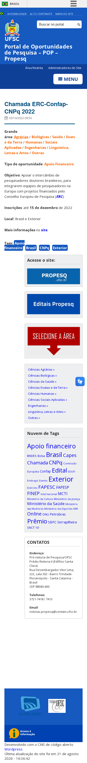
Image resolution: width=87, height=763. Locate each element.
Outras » (34, 418)
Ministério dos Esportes (58, 508)
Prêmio (37, 521)
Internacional (49, 494)
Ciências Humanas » (42, 393)
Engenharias (35, 147)
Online (34, 514)
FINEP (33, 493)
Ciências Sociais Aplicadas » (47, 400)
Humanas (34, 142)
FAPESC (46, 487)
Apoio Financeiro (59, 164)
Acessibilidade (17, 14)
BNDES (32, 456)
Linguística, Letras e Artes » (47, 412)
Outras (38, 152)
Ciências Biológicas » (42, 375)
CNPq (44, 247)
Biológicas (40, 136)
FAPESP (62, 487)
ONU (45, 514)
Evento (43, 480)
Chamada (37, 462)
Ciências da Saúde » (42, 381)
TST (37, 527)
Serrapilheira (67, 522)
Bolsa (41, 456)
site (44, 230)
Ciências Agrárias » (41, 369)
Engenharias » (38, 406)
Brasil (14, 4)
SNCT (31, 527)
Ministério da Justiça (67, 499)
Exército (32, 487)
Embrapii (32, 480)
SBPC (52, 522)
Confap (45, 471)
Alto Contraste (41, 14)
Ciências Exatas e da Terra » (48, 387)
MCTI (63, 493)
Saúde (57, 136)
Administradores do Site (64, 68)
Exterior (60, 247)
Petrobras (58, 514)
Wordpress (13, 749)
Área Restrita (34, 68)
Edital (59, 470)
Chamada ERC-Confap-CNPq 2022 (36, 107)
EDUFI (71, 471)
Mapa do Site (64, 14)
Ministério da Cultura (40, 499)
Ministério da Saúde (45, 503)
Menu (70, 79)
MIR (75, 508)
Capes (70, 455)
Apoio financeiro (14, 245)
